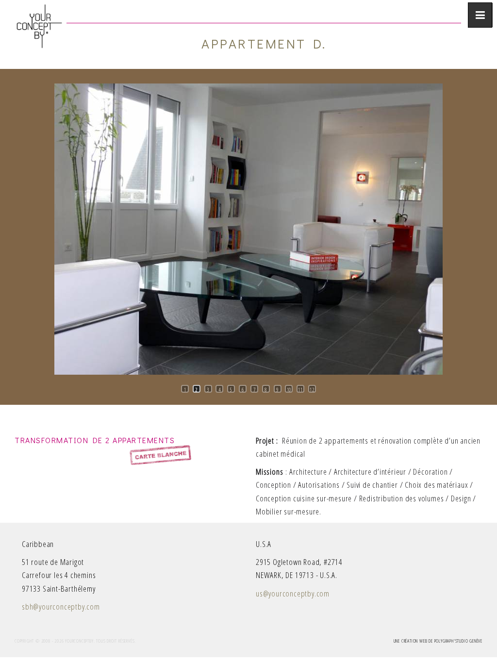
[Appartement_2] (248, 229)
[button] (17, 367)
